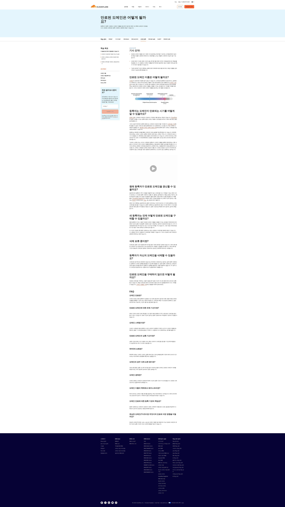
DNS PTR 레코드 (148, 462)
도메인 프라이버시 (162, 490)
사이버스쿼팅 (161, 488)
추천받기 (103, 448)
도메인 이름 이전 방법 (120, 450)
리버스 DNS (161, 450)
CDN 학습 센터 (176, 446)
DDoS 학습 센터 (176, 443)
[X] (105, 503)
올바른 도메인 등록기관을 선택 (148, 127)
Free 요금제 (103, 441)
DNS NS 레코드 (147, 455)
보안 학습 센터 (176, 450)
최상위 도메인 (161, 481)
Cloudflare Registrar (138, 198)
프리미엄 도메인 (162, 485)
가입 (175, 2)
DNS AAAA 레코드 (148, 446)
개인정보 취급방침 (149, 502)
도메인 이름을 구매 (141, 284)
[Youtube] (112, 503)
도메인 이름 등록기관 (163, 467)
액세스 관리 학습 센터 (178, 462)
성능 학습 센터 (176, 453)
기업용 (102, 446)
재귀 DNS (160, 460)
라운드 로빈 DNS (162, 455)
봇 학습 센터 (175, 458)
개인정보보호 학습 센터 (178, 467)
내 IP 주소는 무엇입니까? (164, 443)
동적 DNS (160, 448)
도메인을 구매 (171, 124)
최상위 (134, 200)
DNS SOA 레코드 (148, 458)
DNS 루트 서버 (132, 443)
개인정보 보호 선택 (176, 502)
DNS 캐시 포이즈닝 (162, 462)
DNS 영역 (160, 446)
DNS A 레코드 (147, 443)
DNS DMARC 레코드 (149, 472)
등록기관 (131, 117)
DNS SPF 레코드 (148, 467)
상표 (183, 502)
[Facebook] (102, 503)
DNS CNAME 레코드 (148, 448)
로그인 (180, 6)
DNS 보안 (117, 443)
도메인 (131, 81)
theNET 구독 (110, 111)
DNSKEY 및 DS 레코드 (149, 465)
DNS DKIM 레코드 (148, 469)
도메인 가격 (161, 493)
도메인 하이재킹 (162, 483)
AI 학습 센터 (175, 476)
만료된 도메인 (161, 474)
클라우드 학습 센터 (177, 460)
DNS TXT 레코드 (148, 453)
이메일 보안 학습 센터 (178, 474)
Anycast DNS (161, 458)
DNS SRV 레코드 (148, 460)
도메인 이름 (161, 465)
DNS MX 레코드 (147, 450)
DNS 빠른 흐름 (161, 478)
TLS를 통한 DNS (119, 446)
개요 (145, 441)
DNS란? (110, 39)
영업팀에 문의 (189, 6)
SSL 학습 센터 (176, 455)
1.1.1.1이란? (118, 39)
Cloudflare (174, 117)
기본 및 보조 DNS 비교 (163, 453)
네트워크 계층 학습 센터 (178, 465)
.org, (145, 200)
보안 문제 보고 (163, 502)
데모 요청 (103, 450)
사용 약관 (157, 502)
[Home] (100, 7)
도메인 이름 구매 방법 (120, 448)
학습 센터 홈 (175, 441)
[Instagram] (116, 503)
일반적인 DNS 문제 (119, 453)
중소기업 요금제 (104, 443)
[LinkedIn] (109, 503)
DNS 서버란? (132, 441)
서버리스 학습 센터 (177, 448)
